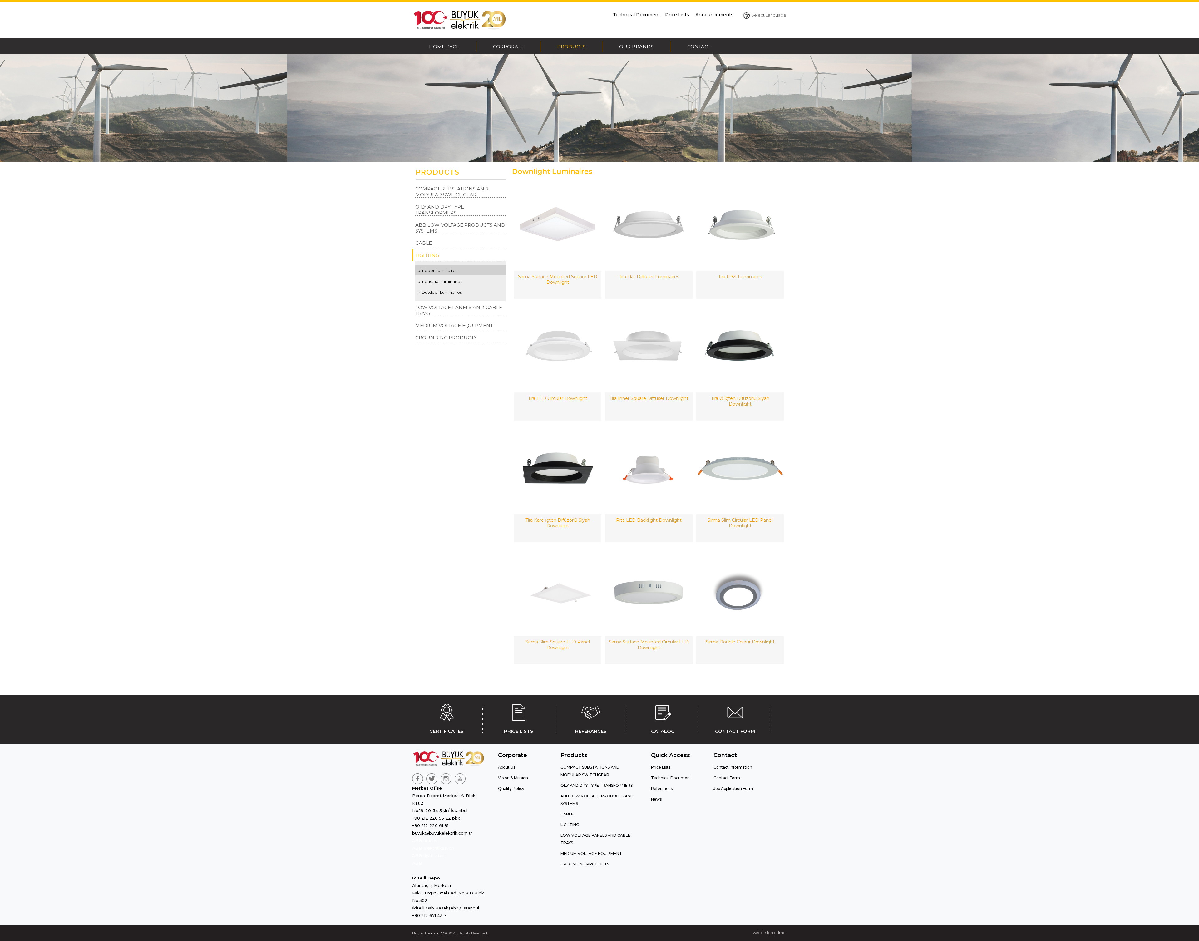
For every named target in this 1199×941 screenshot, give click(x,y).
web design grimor (770, 932)
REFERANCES (591, 731)
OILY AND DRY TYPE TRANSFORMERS (439, 210)
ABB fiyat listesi (429, 855)
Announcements (714, 14)
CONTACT (699, 47)
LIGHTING (427, 255)
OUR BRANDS (636, 47)
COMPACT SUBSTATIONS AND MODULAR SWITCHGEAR (451, 192)
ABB (417, 862)
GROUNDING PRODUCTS (446, 338)
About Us (506, 767)
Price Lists (677, 14)
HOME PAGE (444, 47)
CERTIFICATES (446, 731)
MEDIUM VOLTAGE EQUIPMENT (454, 325)
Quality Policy (511, 788)
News (656, 799)
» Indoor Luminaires (437, 270)
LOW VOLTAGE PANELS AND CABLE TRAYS (458, 310)
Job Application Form (733, 788)
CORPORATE (508, 47)
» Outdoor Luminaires (440, 292)
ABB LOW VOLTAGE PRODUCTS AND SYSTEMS (460, 228)
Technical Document (636, 14)
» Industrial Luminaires (440, 281)
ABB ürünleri (425, 840)
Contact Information (732, 767)
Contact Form (726, 778)
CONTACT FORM (735, 731)
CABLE (423, 243)
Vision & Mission (513, 778)
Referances (662, 788)
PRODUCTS (571, 47)
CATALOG (663, 731)
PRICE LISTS (518, 731)
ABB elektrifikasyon (433, 847)
